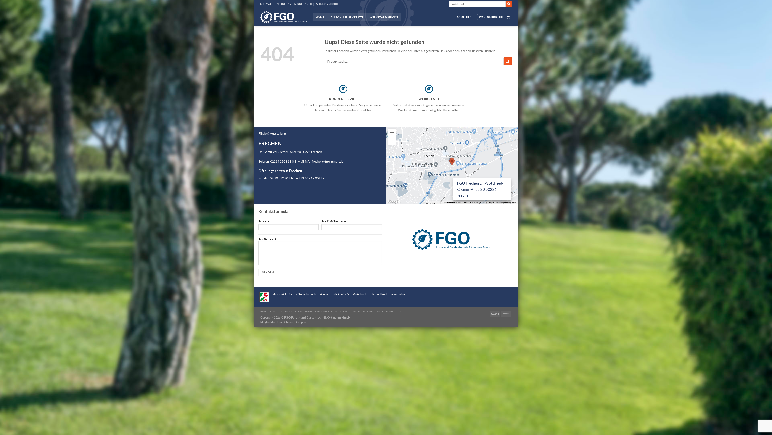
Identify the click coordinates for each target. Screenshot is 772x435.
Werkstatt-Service (384, 17)
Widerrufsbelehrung (378, 311)
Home (320, 17)
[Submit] (509, 4)
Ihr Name (264, 221)
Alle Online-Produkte (347, 17)
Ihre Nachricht (267, 239)
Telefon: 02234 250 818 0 (276, 161)
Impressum (267, 311)
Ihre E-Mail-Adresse (334, 221)
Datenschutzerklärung (295, 311)
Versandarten (350, 311)
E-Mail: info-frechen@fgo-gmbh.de (318, 161)
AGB (398, 311)
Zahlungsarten (326, 311)
